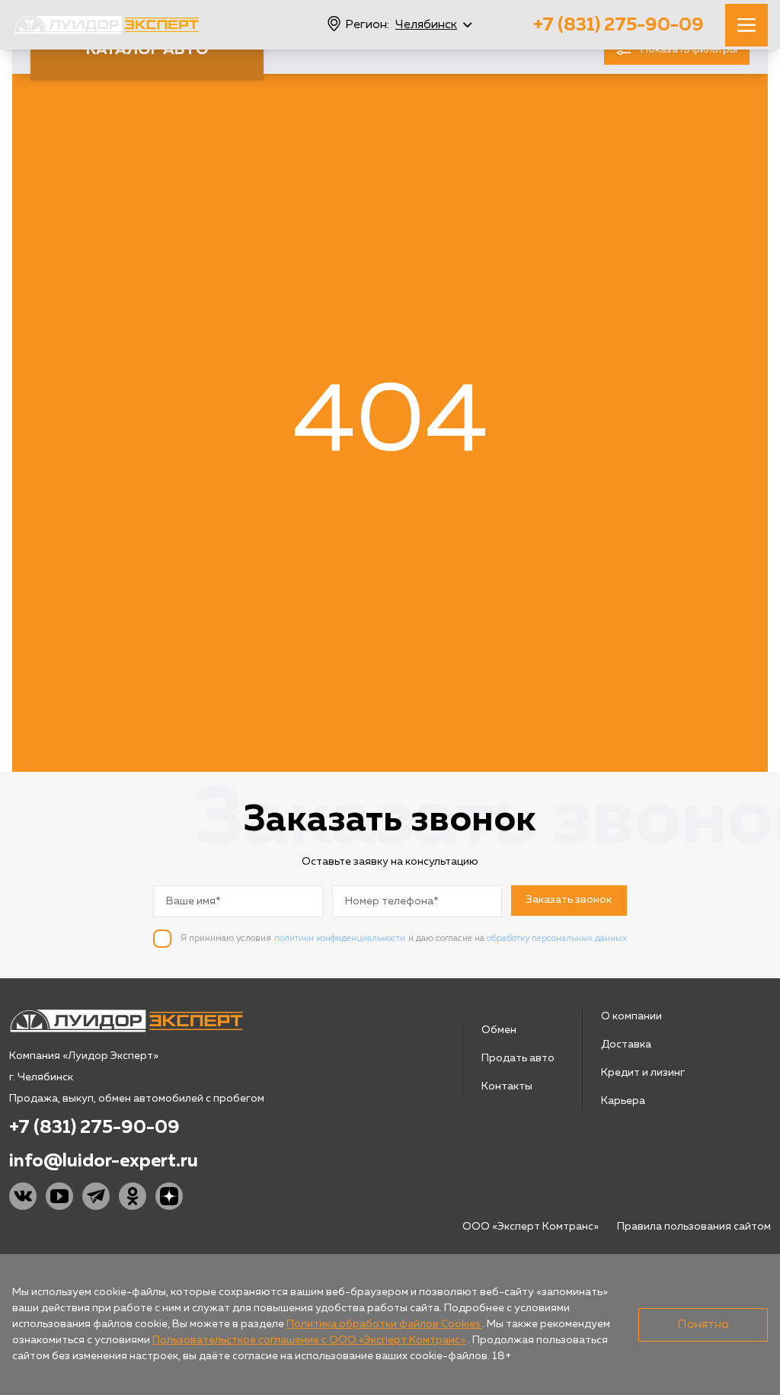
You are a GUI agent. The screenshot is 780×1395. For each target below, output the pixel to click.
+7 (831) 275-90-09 (618, 25)
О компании (631, 1016)
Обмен (498, 1030)
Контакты (506, 1086)
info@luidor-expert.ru (103, 1161)
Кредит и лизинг (643, 1072)
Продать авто (518, 1058)
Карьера (623, 1101)
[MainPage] (106, 24)
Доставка (626, 1044)
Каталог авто (147, 49)
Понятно (703, 1325)
